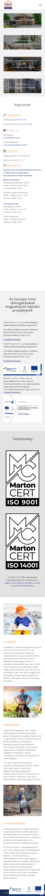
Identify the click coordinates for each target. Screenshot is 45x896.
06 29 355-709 (19, 119)
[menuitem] (40, 5)
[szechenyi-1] (22, 408)
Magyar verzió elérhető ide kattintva (20, 583)
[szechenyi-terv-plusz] (22, 369)
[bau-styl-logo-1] (18, 5)
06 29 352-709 (25, 124)
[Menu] (40, 5)
